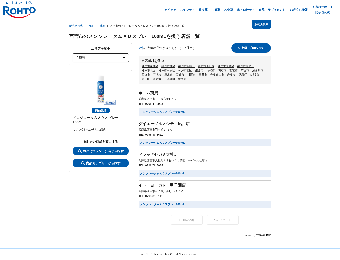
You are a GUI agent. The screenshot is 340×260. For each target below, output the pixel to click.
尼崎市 (211, 70)
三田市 (203, 74)
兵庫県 (101, 25)
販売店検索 (76, 25)
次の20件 (219, 220)
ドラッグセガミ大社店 (158, 154)
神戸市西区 (185, 70)
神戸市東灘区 (150, 66)
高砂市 (180, 74)
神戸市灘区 (168, 66)
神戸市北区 (148, 70)
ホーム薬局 (148, 93)
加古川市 (257, 70)
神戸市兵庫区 (186, 66)
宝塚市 (157, 74)
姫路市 (199, 70)
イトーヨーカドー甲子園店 (162, 185)
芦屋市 (245, 70)
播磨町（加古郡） (249, 74)
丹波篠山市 (217, 74)
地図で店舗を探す (253, 47)
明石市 (222, 70)
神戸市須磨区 (226, 66)
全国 (90, 25)
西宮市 (233, 70)
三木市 (168, 74)
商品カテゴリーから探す (103, 163)
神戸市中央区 (167, 70)
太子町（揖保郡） (153, 78)
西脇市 (146, 74)
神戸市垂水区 (245, 66)
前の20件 (189, 220)
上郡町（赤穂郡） (178, 78)
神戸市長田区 (206, 66)
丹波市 (231, 74)
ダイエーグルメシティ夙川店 (164, 124)
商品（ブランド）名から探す (103, 151)
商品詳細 (100, 110)
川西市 (191, 74)
